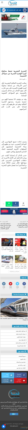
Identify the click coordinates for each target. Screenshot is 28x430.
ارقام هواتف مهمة (22, 340)
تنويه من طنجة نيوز (21, 365)
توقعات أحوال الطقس (21, 337)
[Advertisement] (14, 53)
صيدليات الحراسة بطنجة (21, 334)
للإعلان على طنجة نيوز (21, 368)
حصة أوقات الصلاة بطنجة (21, 331)
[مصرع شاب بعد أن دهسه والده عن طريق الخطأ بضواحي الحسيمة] (21, 259)
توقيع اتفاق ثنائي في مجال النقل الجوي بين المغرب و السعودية (22, 225)
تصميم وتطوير (15, 426)
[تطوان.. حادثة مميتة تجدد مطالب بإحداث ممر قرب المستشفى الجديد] (21, 242)
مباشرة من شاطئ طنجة (20, 342)
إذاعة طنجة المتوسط (21, 345)
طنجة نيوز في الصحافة (21, 362)
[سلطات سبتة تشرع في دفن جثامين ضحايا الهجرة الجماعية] (7, 259)
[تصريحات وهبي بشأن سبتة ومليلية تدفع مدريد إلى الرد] (7, 242)
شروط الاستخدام (22, 356)
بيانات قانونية (22, 359)
